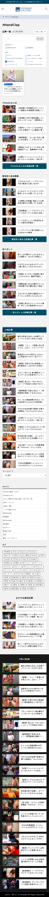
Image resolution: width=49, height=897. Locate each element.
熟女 (21, 581)
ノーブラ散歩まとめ (9, 509)
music (35, 555)
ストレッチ (29, 566)
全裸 (6, 577)
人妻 (37, 574)
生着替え (30, 581)
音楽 (4, 534)
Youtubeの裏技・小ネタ (11, 491)
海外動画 (6, 524)
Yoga (24, 559)
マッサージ (9, 574)
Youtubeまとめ (8, 495)
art (15, 552)
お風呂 (16, 563)
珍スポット (6, 527)
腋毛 (15, 585)
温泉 (14, 581)
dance (23, 552)
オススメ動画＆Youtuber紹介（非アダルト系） (18, 499)
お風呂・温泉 (7, 506)
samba (7, 559)
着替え (40, 581)
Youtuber (33, 559)
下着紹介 (28, 574)
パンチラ (29, 570)
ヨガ (19, 574)
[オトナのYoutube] (24, 9)
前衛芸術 (15, 577)
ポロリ (39, 570)
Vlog (16, 559)
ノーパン (8, 570)
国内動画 (6, 516)
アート (38, 563)
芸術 (30, 585)
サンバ (18, 566)
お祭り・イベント (9, 502)
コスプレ (8, 566)
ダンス (39, 566)
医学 (24, 577)
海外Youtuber (7, 520)
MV (43, 555)
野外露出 (39, 585)
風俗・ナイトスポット (10, 538)
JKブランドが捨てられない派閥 (17, 555)
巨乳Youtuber (36, 577)
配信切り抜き (7, 531)
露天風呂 (15, 588)
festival (33, 552)
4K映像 (7, 552)
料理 (6, 581)
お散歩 (7, 563)
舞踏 (23, 585)
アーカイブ (7, 471)
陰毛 (6, 588)
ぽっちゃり (27, 563)
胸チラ (7, 585)
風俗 (32, 588)
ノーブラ (19, 570)
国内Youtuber (7, 513)
